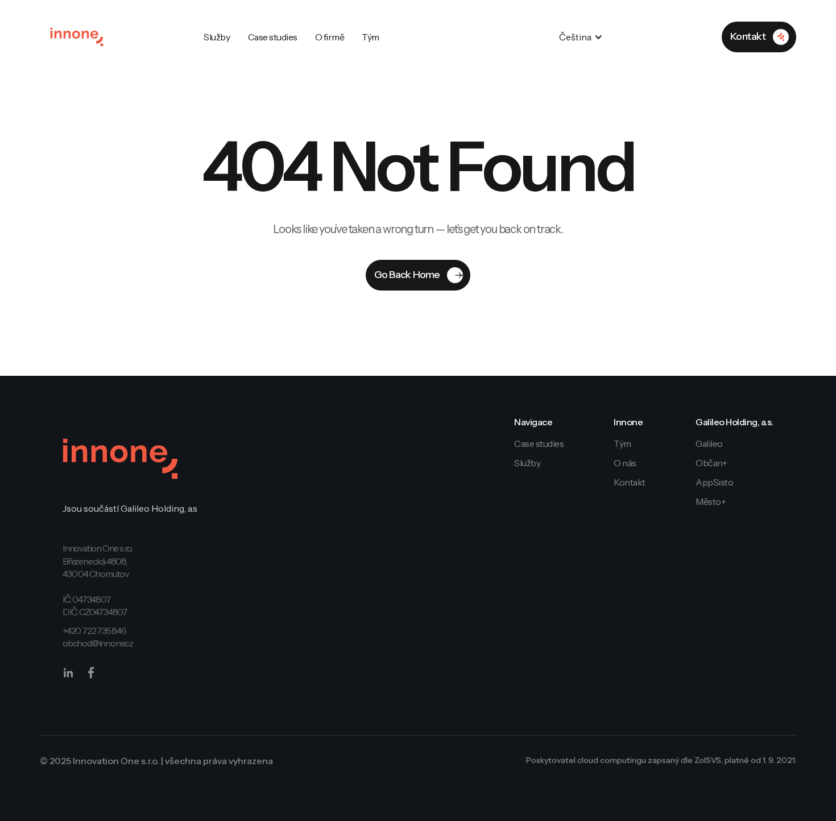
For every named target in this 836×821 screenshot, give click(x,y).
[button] (586, 36)
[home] (77, 37)
